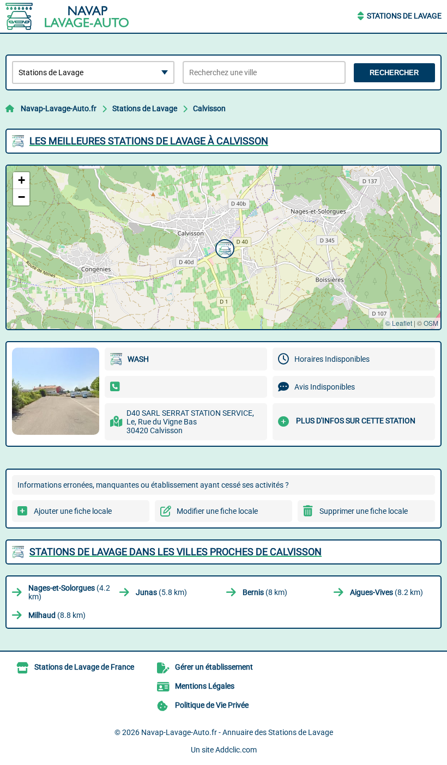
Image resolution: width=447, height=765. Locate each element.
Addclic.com (236, 749)
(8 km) (265, 592)
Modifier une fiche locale (217, 511)
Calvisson (209, 108)
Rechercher (394, 73)
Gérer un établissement (214, 667)
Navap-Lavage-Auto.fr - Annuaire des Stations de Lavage (237, 732)
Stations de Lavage (404, 15)
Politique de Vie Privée (212, 705)
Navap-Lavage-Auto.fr (58, 108)
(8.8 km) (57, 615)
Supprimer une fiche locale (363, 511)
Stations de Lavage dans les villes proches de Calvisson (175, 551)
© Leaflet (398, 322)
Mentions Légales (204, 686)
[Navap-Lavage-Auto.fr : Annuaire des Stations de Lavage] (73, 16)
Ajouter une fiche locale (73, 511)
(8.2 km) (386, 592)
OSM (431, 322)
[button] (223, 247)
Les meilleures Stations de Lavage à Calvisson (148, 141)
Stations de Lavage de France (84, 667)
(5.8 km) (161, 592)
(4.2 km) (69, 592)
